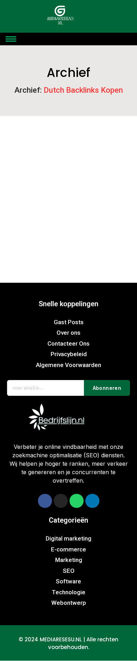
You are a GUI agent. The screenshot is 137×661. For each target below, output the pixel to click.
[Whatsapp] (77, 501)
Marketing (98, 210)
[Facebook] (45, 501)
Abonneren (107, 388)
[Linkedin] (92, 501)
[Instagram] (61, 501)
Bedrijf (17, 210)
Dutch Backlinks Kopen (38, 230)
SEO (13, 219)
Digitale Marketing (55, 210)
